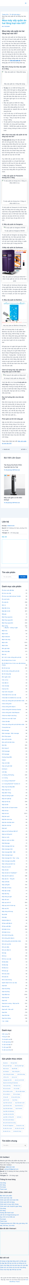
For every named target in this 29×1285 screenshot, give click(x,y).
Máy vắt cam (5, 899)
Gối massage (5, 754)
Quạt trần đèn (5, 1015)
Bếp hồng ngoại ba (7, 617)
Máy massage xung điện (8, 861)
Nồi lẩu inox (5, 968)
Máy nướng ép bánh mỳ (8, 864)
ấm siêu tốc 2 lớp (20, 1125)
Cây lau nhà (5, 689)
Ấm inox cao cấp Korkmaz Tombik (11, 596)
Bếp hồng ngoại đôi (7, 620)
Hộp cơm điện (6, 763)
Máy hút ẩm (5, 804)
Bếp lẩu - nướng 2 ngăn (11, 627)
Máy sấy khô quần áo (8, 876)
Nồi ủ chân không (7, 979)
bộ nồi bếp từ (6, 1071)
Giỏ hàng (3, 1185)
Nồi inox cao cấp (6, 959)
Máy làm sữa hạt (6, 825)
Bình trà (4, 654)
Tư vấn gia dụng (8, 470)
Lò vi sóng (5, 778)
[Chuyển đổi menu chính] (25, 3)
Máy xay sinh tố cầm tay (8, 905)
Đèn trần (4, 745)
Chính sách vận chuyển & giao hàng (11, 1206)
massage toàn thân (7, 1080)
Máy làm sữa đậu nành (8, 822)
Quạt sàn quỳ (5, 1006)
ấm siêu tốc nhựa (17, 1131)
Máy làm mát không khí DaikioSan (10, 1082)
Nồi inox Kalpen (16, 1094)
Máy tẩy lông (5, 893)
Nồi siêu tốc (5, 976)
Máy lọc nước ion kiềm (8, 840)
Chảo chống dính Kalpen (8, 1074)
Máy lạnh (4, 828)
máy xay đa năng (7, 1085)
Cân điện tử (5, 683)
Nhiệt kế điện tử (6, 920)
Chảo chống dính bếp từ (8, 706)
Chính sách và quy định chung (9, 1204)
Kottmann (4, 769)
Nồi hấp (4, 953)
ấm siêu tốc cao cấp (19, 1128)
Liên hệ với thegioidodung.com (9, 1215)
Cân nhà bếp (5, 686)
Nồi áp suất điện (6, 926)
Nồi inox (4, 956)
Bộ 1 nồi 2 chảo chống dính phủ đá (11, 657)
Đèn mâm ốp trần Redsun (8, 1119)
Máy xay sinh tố (6, 902)
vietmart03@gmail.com (11, 1169)
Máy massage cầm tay (8, 846)
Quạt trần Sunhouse (7, 1102)
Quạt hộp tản (5, 997)
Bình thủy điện (6, 651)
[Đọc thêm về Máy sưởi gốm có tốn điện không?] (14, 484)
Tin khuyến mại (6, 1039)
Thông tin (4, 1036)
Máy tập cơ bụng (6, 887)
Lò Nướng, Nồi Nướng (8, 775)
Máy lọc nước (5, 837)
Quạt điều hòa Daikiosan (8, 1111)
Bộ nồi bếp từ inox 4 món (9, 660)
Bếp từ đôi (4, 642)
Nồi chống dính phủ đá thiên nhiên (11, 941)
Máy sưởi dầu (5, 881)
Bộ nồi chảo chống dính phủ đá (10, 671)
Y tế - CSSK (5, 1021)
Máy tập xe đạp (6, 890)
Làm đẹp (4, 772)
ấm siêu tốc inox (6, 1131)
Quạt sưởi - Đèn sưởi (7, 1009)
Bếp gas (4, 614)
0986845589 (10, 525)
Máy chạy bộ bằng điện (8, 786)
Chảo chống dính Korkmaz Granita (11, 709)
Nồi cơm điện (5, 947)
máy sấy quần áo (15, 60)
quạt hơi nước (6, 1100)
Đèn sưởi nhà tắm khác (8, 742)
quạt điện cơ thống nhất (8, 1117)
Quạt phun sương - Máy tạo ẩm (10, 1003)
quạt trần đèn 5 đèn (7, 1105)
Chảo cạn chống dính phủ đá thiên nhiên (13, 700)
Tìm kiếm (23, 577)
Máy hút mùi (5, 813)
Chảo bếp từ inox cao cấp (9, 694)
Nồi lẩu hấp (5, 965)
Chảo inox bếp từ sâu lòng (9, 715)
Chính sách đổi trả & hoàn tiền (9, 1200)
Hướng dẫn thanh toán (7, 1212)
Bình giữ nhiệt (5, 648)
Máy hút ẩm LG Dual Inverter (9, 807)
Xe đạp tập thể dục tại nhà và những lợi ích (13, 1263)
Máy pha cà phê (6, 867)
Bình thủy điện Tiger (19, 1065)
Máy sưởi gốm (6, 884)
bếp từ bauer (6, 1068)
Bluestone (5, 1063)
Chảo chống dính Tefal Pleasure (10, 712)
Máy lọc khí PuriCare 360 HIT (10, 831)
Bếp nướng (5, 626)
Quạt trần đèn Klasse (7, 1108)
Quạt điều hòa (6, 994)
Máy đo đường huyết (7, 795)
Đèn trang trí (5, 748)
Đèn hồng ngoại (6, 736)
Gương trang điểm (7, 757)
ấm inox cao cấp (6, 593)
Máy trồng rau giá (7, 896)
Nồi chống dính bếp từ (8, 938)
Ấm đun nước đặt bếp (8, 590)
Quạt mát (4, 1000)
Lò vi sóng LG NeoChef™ (8, 781)
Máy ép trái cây (6, 801)
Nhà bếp (4, 917)
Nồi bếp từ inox (6, 929)
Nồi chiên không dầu (7, 935)
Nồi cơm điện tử (6, 950)
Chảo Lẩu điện (6, 721)
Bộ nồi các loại (6, 668)
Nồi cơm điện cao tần (8, 1091)
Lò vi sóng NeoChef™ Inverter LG (11, 784)
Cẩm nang (5, 1034)
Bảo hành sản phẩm (6, 1195)
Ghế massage (6, 751)
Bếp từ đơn (5, 645)
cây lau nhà (14, 1077)
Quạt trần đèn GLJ (19, 1105)
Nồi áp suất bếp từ (7, 923)
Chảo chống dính (7, 703)
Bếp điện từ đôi (6, 611)
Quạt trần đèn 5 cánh (19, 1102)
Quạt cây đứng (6, 988)
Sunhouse (19, 1117)
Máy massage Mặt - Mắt (8, 852)
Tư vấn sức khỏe (6, 1050)
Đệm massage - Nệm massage (10, 733)
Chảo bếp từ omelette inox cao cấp (11, 697)
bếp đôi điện (14, 1068)
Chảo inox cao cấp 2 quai (9, 718)
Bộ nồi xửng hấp (6, 674)
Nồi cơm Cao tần (7, 1088)
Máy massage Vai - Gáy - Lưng (10, 858)
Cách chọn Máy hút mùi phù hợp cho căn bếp (14, 1265)
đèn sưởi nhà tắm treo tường (9, 1122)
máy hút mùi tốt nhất (19, 1080)
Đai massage (5, 730)
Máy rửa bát (5, 870)
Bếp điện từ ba (6, 608)
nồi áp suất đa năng (15, 1097)
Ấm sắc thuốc (6, 599)
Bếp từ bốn (5, 633)
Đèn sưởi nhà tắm (7, 739)
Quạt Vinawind (19, 1108)
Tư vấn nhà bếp (6, 1044)
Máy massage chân (7, 849)
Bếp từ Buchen (6, 636)
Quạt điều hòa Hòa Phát (8, 1114)
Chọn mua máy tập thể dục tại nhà (10, 1269)
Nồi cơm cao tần (6, 944)
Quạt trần (4, 1012)
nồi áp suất (5, 1097)
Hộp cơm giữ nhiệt (7, 766)
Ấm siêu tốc (5, 602)
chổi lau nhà (6, 1077)
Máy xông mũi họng (7, 911)
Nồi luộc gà (5, 970)
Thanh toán (3, 1189)
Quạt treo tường (6, 1018)
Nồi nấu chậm (6, 973)
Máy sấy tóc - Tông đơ (8, 879)
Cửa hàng (3, 1183)
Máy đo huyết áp (6, 798)
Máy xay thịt (5, 908)
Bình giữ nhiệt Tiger (7, 1065)
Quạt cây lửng (6, 991)
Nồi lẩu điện (5, 962)
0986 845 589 (10, 1167)
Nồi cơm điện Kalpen (20, 1091)
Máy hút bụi (5, 810)
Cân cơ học (5, 680)
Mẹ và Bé (4, 914)
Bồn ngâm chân (6, 677)
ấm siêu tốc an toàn (7, 1128)
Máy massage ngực (7, 855)
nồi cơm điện (16, 1088)
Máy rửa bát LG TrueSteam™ (9, 873)
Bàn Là (4, 605)
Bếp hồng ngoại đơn (7, 623)
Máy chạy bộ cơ (6, 789)
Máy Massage (6, 843)
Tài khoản (3, 1187)
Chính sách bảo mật (6, 1198)
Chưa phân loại (6, 727)
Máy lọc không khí (7, 834)
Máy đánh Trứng (6, 792)
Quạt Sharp (14, 1100)
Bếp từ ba (4, 630)
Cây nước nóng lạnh (7, 691)
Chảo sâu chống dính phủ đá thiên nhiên (13, 724)
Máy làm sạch (6, 816)
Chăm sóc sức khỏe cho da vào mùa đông (13, 1267)
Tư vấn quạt (5, 1047)
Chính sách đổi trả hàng (7, 1202)
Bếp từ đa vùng (6, 639)
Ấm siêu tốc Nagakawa (8, 1125)
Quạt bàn (4, 985)
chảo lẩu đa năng (21, 1074)
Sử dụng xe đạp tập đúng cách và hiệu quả (13, 1261)
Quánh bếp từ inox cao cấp (9, 982)
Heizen (4, 760)
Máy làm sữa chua (7, 819)
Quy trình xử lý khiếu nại (7, 1217)
